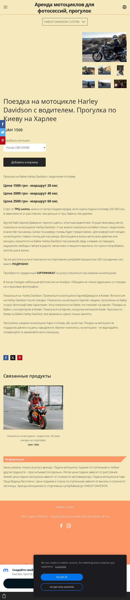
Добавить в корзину (24, 162)
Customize (60, 566)
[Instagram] (68, 526)
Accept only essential (62, 586)
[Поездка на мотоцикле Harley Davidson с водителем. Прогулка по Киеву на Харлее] (88, 70)
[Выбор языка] (124, 7)
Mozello (43, 516)
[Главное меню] (5, 7)
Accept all (61, 577)
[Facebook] (61, 526)
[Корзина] (4, 596)
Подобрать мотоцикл (16, 140)
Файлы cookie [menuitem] (65, 507)
